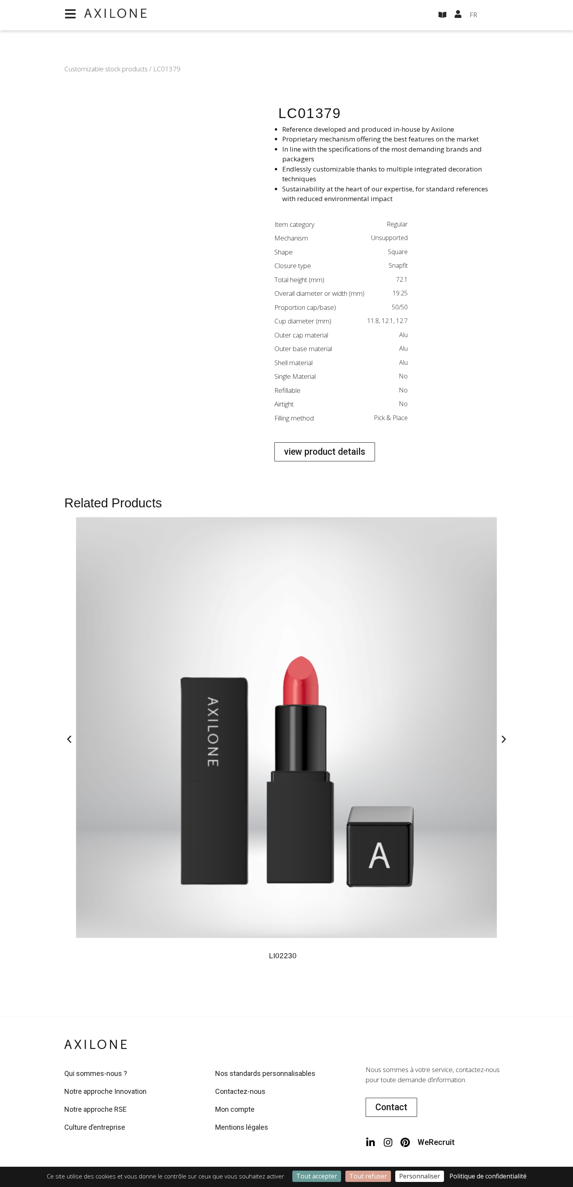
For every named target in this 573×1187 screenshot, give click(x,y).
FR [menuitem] (473, 14)
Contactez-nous (240, 1091)
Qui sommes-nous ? (95, 1073)
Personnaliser (419, 1176)
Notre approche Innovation (105, 1091)
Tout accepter (316, 1176)
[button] (69, 739)
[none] (489, 15)
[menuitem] (489, 15)
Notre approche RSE (95, 1109)
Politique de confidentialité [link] (488, 1176)
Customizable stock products (106, 68)
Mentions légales (241, 1127)
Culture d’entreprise (94, 1127)
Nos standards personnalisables (265, 1073)
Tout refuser (368, 1176)
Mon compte (235, 1109)
